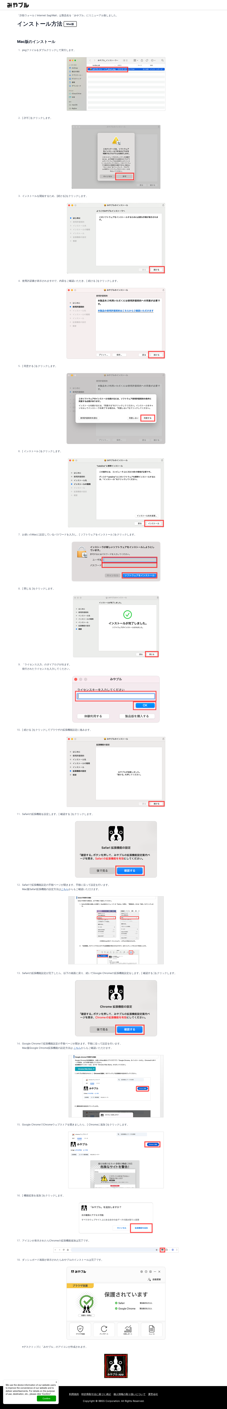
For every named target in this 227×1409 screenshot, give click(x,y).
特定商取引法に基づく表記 (96, 1394)
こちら (64, 889)
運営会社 (153, 1394)
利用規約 (74, 1394)
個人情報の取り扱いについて (130, 1394)
